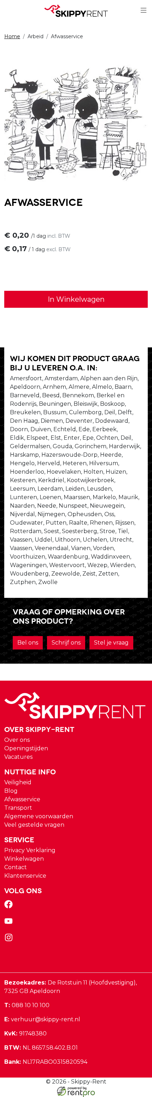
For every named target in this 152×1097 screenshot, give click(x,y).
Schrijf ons (66, 642)
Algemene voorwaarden (38, 816)
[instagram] (10, 939)
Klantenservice (25, 875)
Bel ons (27, 642)
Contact (15, 867)
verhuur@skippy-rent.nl (42, 1019)
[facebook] (10, 906)
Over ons (17, 740)
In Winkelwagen (76, 299)
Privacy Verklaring (29, 850)
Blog (11, 790)
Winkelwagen (24, 858)
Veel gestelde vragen (34, 824)
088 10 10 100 (26, 1005)
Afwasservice (22, 799)
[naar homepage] (76, 11)
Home (12, 36)
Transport (18, 807)
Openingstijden (26, 748)
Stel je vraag (111, 642)
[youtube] (10, 923)
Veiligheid (17, 782)
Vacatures (18, 757)
